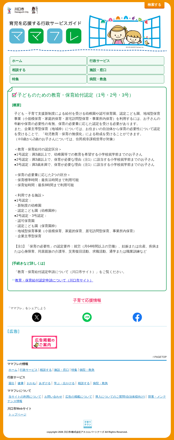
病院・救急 (87, 369)
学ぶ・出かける (64, 383)
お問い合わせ (53, 396)
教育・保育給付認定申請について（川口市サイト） (54, 280)
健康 (21, 383)
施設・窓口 (61, 369)
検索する (154, 4)
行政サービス (29, 369)
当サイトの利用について (24, 396)
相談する (46, 369)
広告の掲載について (78, 396)
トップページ (17, 414)
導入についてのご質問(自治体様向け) (120, 396)
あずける (45, 383)
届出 (11, 383)
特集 (74, 369)
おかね (31, 383)
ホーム (12, 369)
